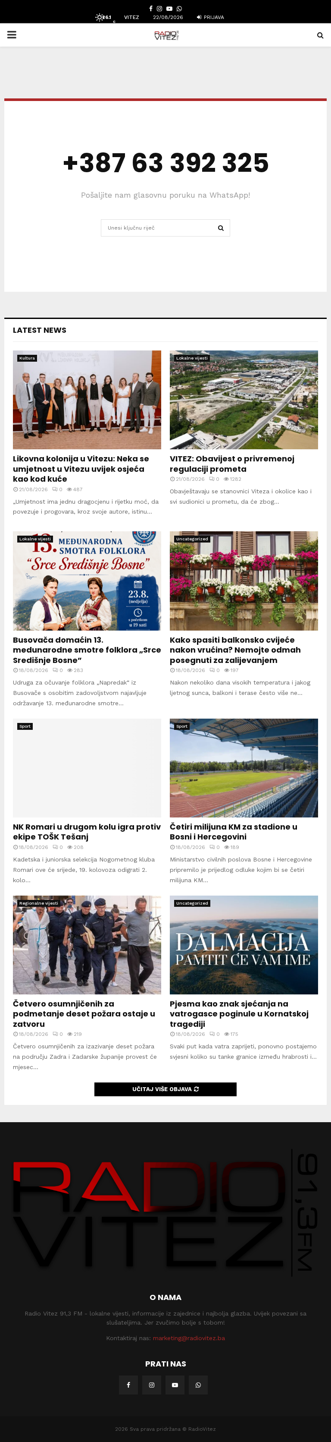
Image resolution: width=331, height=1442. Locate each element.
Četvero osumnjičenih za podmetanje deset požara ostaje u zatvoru (84, 1013)
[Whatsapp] (198, 1385)
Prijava (213, 17)
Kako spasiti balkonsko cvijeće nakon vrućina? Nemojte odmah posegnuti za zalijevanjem (235, 650)
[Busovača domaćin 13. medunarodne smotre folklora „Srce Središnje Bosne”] (87, 580)
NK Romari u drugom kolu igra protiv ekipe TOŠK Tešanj (87, 831)
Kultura (27, 358)
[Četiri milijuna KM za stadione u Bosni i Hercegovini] (244, 768)
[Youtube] (175, 1385)
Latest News (39, 330)
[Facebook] (128, 1385)
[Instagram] (151, 1385)
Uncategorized (192, 538)
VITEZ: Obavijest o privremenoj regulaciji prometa (232, 463)
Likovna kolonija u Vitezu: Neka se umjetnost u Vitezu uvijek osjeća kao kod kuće (81, 468)
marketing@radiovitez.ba (189, 1338)
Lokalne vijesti (192, 358)
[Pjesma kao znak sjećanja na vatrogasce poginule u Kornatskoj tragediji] (244, 945)
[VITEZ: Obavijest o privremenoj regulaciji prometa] (244, 399)
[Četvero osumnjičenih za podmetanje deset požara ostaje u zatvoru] (87, 945)
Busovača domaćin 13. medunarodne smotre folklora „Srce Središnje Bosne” (87, 650)
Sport (25, 726)
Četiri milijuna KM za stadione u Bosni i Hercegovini (233, 831)
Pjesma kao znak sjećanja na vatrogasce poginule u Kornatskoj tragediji (239, 1013)
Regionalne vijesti (38, 903)
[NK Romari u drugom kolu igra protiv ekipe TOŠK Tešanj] (87, 768)
